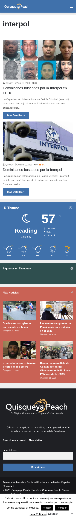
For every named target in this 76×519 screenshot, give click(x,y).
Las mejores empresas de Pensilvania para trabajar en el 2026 (55, 327)
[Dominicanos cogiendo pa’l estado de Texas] (19, 310)
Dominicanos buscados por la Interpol (32, 170)
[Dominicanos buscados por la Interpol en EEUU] (38, 60)
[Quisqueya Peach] (17, 6)
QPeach (9, 83)
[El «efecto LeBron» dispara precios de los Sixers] (19, 350)
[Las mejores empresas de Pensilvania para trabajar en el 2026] (56, 310)
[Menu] (71, 8)
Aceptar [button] (47, 507)
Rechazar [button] (61, 507)
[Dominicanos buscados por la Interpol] (38, 141)
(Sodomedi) (8, 486)
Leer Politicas (38, 514)
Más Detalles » (16, 115)
